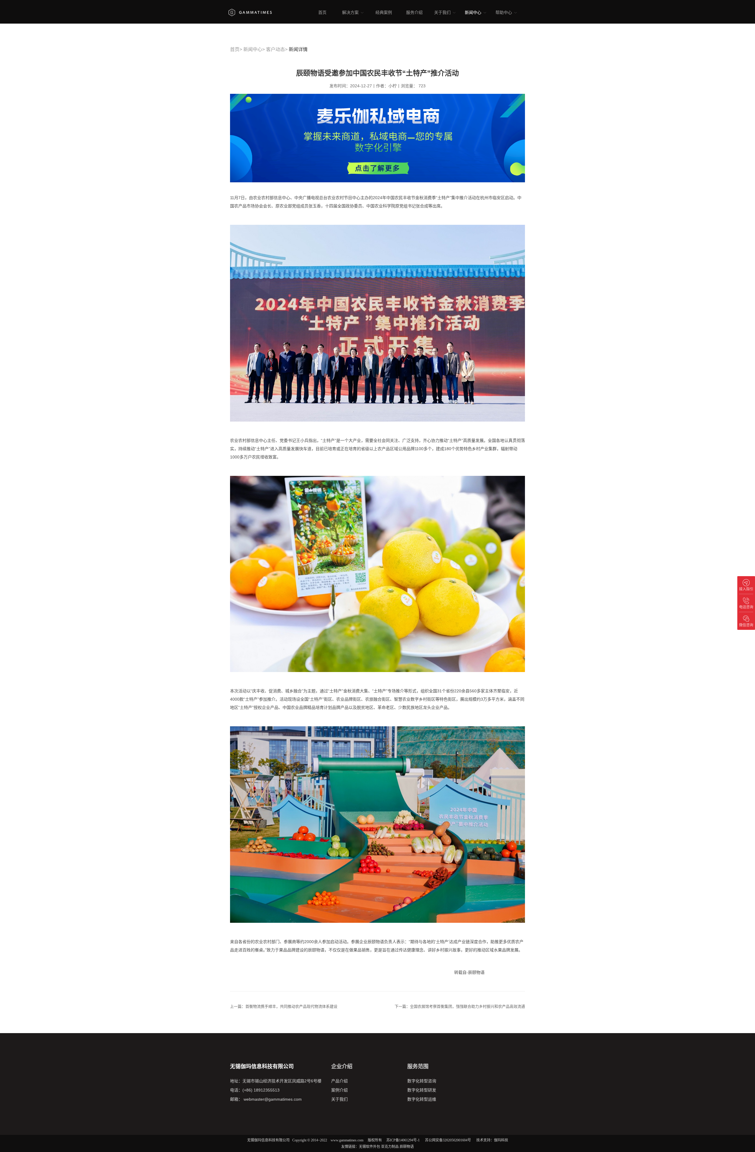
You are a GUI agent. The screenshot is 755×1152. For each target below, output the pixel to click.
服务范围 (418, 1066)
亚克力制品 (390, 1147)
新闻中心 (473, 12)
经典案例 (383, 12)
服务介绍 (414, 12)
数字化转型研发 (421, 1090)
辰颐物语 (407, 1147)
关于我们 (443, 12)
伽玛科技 (501, 1140)
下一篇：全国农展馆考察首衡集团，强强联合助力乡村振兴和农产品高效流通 (460, 1006)
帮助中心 (504, 12)
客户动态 (275, 49)
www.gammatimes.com (347, 1140)
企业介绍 (341, 1066)
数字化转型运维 (421, 1099)
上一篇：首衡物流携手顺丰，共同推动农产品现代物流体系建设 (283, 1006)
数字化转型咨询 (421, 1081)
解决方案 (351, 12)
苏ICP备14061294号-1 (403, 1140)
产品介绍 (339, 1081)
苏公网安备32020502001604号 (448, 1140)
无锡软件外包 (369, 1147)
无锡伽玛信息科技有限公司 (268, 1140)
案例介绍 (339, 1090)
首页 (322, 12)
